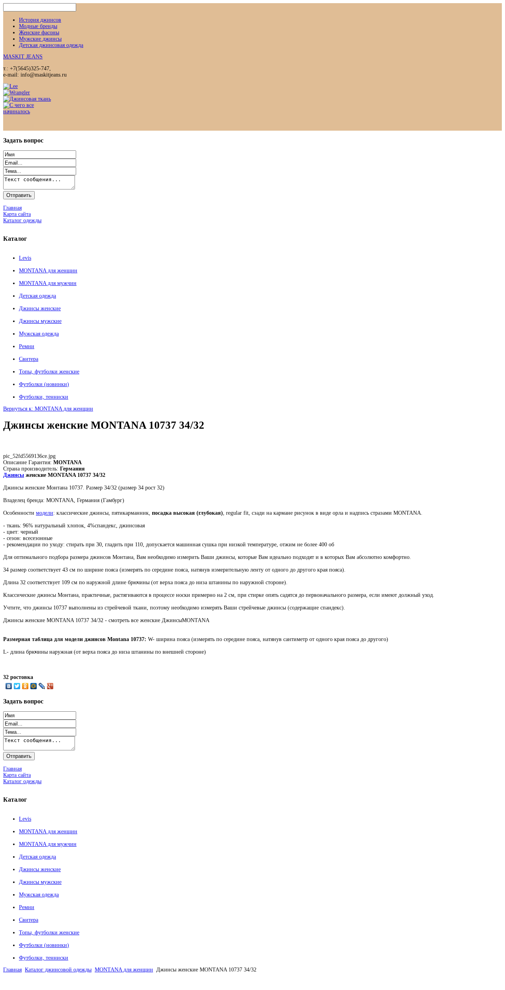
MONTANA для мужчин (48, 283)
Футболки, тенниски (43, 397)
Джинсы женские (40, 308)
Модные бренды (38, 26)
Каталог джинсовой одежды (58, 970)
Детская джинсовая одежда (51, 45)
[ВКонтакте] (9, 686)
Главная (12, 970)
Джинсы (13, 475)
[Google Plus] (50, 686)
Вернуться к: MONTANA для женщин (48, 409)
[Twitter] (17, 686)
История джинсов (40, 20)
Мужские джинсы (40, 39)
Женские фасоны (39, 33)
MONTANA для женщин (48, 271)
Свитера (28, 359)
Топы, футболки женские (49, 372)
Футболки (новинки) (44, 384)
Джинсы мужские (40, 321)
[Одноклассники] (25, 686)
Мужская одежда (39, 334)
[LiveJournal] (42, 686)
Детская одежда (37, 296)
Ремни (26, 346)
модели (44, 513)
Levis (25, 258)
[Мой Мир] (34, 686)
